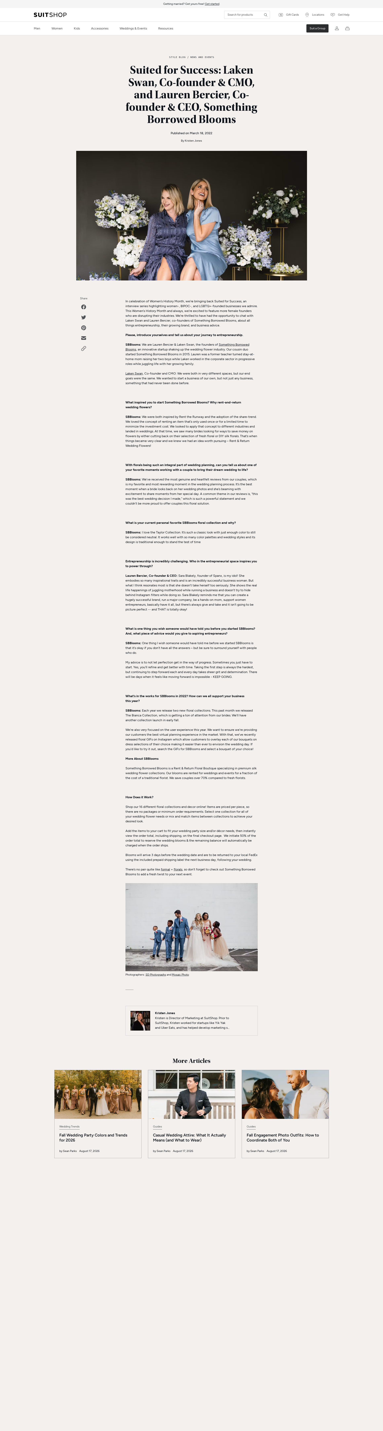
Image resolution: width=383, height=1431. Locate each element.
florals (178, 869)
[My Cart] (347, 28)
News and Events (202, 57)
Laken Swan (134, 373)
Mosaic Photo (180, 974)
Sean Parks (70, 1151)
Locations (318, 14)
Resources (165, 28)
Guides (157, 1126)
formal (165, 869)
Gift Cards (292, 14)
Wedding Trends (69, 1126)
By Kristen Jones (191, 140)
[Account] (337, 28)
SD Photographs (156, 974)
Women (57, 28)
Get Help (343, 14)
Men (37, 28)
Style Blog (177, 57)
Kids (77, 28)
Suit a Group (317, 28)
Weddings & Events (133, 28)
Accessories (99, 28)
